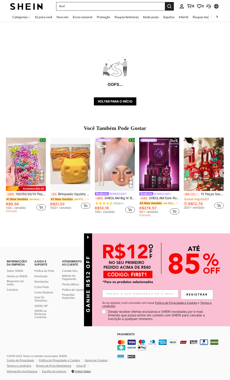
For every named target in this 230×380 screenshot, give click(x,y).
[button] (208, 6)
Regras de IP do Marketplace (53, 365)
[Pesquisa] (169, 6)
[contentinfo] (172, 345)
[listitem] (26, 176)
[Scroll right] (217, 17)
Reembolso (41, 281)
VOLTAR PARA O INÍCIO (115, 101)
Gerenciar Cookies (96, 360)
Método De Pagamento (69, 277)
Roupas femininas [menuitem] (127, 17)
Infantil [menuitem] (183, 17)
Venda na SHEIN (17, 276)
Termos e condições (19, 365)
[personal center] (181, 6)
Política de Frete (44, 271)
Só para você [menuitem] (43, 17)
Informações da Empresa (22, 371)
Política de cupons (73, 289)
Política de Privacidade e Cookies (59, 360)
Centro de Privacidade (20, 360)
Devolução (41, 276)
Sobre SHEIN (15, 271)
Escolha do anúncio (54, 371)
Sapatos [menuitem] (168, 17)
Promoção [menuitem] (103, 17)
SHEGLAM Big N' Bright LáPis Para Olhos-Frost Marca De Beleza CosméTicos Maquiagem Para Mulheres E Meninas (115, 198)
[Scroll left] (211, 17)
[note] (26, 188)
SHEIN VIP (41, 306)
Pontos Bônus (70, 284)
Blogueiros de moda (15, 283)
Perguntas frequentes (68, 296)
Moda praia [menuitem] (151, 17)
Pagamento (126, 334)
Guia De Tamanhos (40, 299)
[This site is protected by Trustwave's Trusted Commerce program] (120, 356)
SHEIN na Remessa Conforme (40, 314)
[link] (190, 6)
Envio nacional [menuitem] (82, 17)
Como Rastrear (43, 292)
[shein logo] (26, 6)
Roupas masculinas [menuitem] (206, 17)
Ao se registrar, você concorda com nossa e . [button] (157, 304)
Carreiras (12, 289)
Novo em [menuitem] (62, 17)
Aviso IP (81, 365)
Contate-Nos (69, 271)
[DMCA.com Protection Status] (131, 356)
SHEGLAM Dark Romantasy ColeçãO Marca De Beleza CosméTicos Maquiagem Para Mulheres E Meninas (159, 198)
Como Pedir (41, 287)
